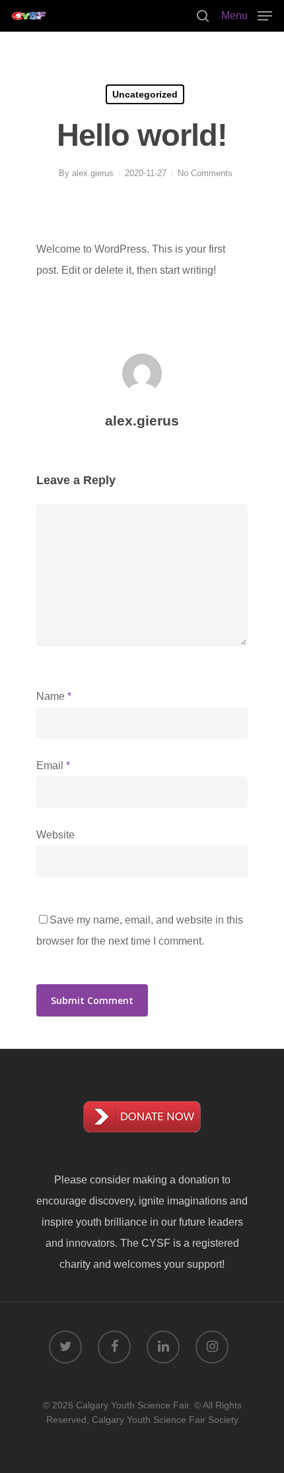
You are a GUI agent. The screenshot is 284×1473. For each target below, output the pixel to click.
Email (53, 765)
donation (198, 1179)
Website (55, 834)
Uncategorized (145, 94)
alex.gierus (93, 173)
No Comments (205, 173)
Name (53, 696)
